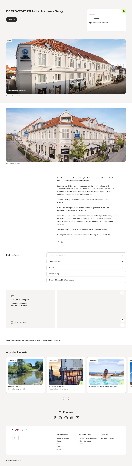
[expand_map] (122, 293)
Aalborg (59, 446)
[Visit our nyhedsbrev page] (71, 417)
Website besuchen (99, 22)
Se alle (59, 449)
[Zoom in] (122, 319)
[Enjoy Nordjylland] (19, 430)
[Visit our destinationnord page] (77, 417)
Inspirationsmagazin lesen (88, 438)
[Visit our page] (60, 417)
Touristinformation (107, 438)
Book (11, 19)
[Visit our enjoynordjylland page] (54, 417)
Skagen (59, 441)
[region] (91, 309)
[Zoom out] (122, 325)
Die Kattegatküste (63, 438)
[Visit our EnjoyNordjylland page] (66, 417)
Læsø (58, 444)
